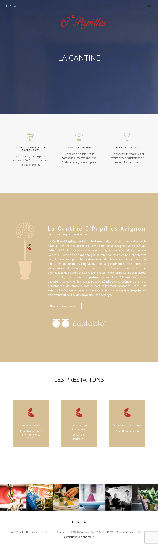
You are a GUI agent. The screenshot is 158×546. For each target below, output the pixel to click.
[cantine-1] (145, 497)
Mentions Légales (126, 532)
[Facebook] (72, 522)
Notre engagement (64, 306)
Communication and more (79, 536)
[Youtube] (85, 522)
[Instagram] (78, 522)
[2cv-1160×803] (39, 497)
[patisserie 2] (92, 497)
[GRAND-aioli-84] (66, 497)
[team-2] (118, 497)
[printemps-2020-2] (13, 497)
